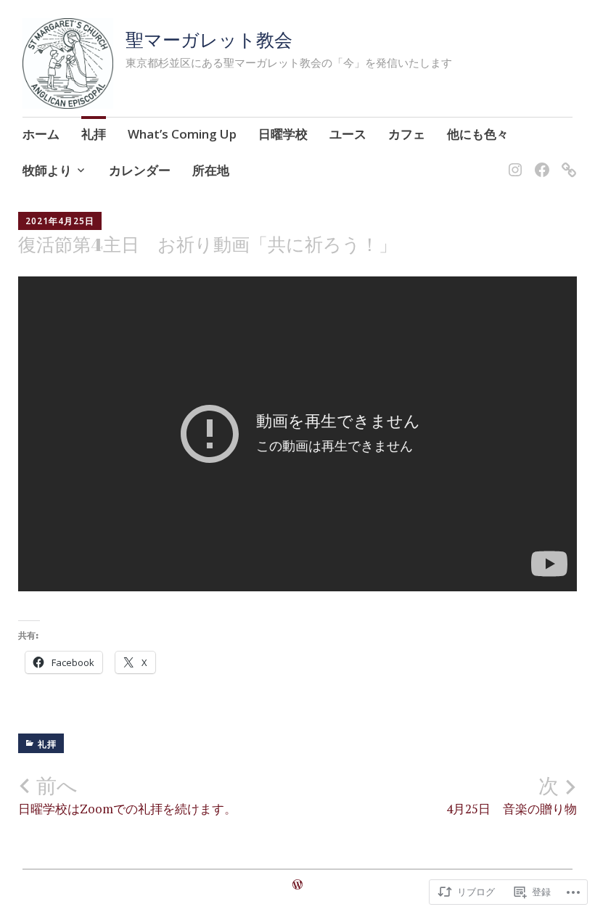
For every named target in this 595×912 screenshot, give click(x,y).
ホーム (41, 134)
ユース (347, 134)
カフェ (406, 134)
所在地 (210, 170)
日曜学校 (283, 134)
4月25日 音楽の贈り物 (511, 795)
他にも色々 (478, 134)
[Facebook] (539, 160)
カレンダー (140, 170)
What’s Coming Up (182, 134)
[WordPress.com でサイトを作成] (297, 884)
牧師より (47, 170)
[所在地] (566, 160)
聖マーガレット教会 (209, 39)
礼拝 (93, 134)
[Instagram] (512, 160)
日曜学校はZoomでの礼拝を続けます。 (127, 795)
